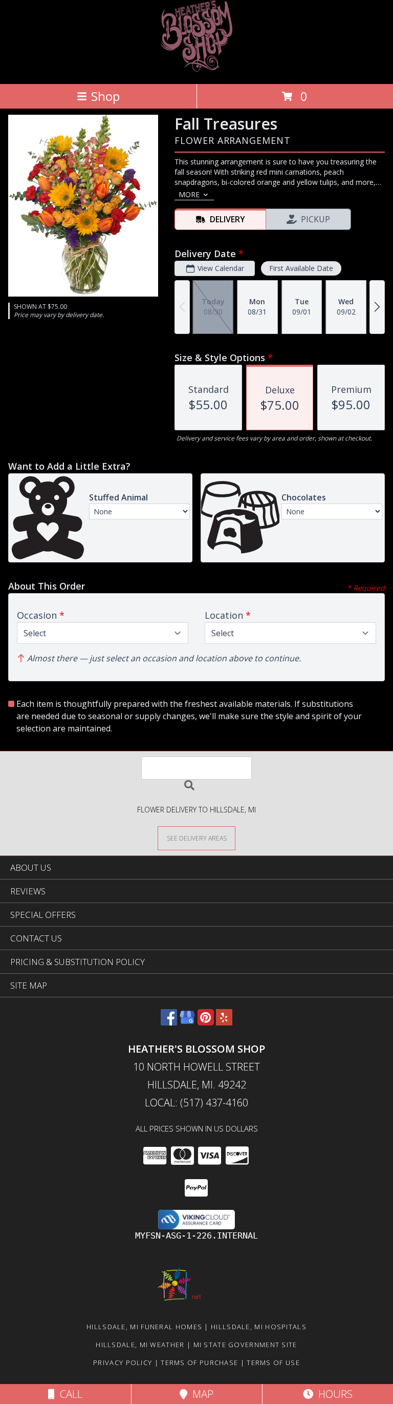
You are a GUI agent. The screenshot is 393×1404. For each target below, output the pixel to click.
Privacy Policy (122, 1362)
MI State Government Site (245, 1344)
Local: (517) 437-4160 (196, 1102)
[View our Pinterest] (206, 1022)
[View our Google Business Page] (187, 1022)
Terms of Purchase (199, 1362)
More (189, 194)
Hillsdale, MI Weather (140, 1344)
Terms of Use (273, 1362)
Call (68, 1394)
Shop (105, 96)
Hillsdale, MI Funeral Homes (144, 1326)
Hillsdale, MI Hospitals (259, 1326)
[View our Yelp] (224, 1022)
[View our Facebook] (169, 1022)
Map (200, 1394)
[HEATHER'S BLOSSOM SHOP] (196, 69)
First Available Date (301, 268)
